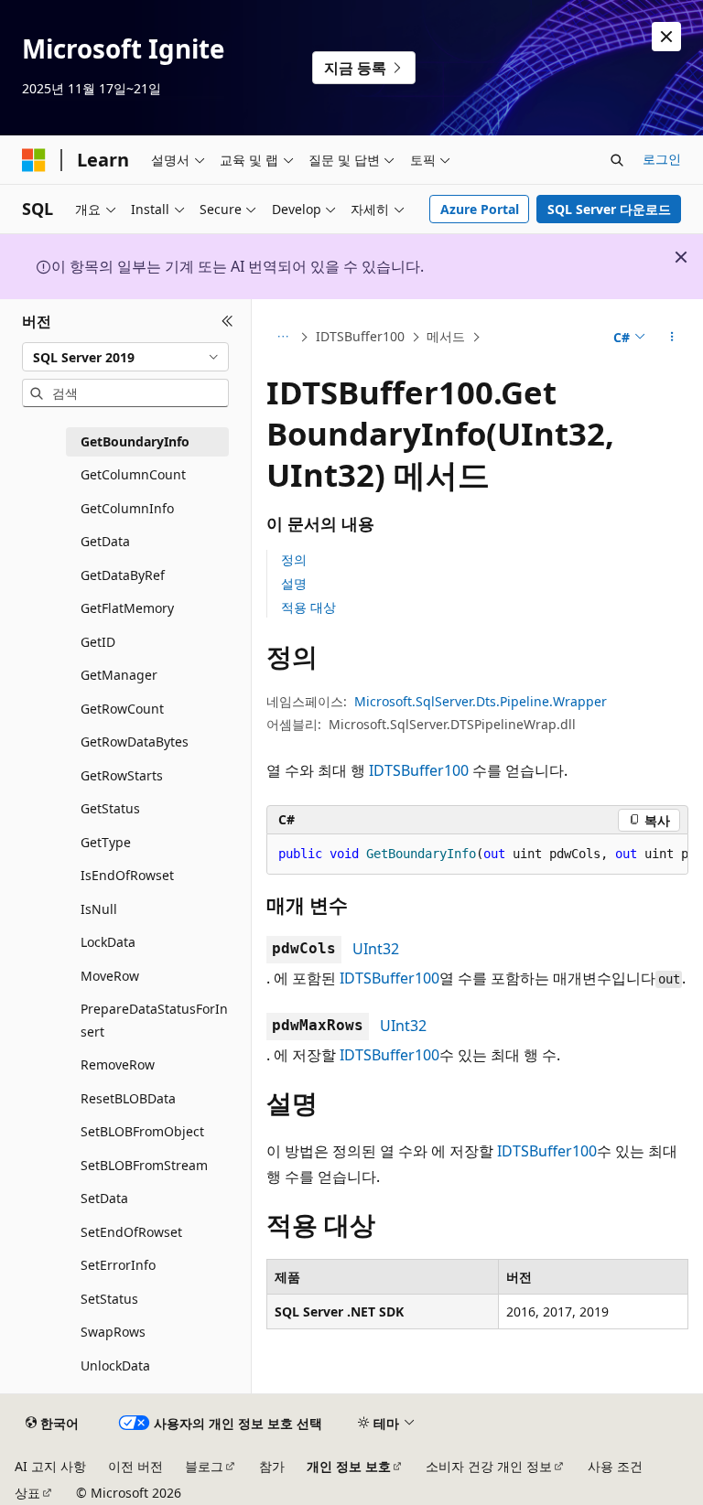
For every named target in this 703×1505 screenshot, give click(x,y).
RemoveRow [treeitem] (118, 1064)
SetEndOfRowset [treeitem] (131, 1232)
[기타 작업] (672, 337)
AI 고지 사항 (50, 1466)
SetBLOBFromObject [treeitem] (142, 1131)
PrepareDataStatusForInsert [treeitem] (154, 1020)
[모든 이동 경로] (282, 337)
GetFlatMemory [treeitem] (127, 608)
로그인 (662, 158)
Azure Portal (479, 209)
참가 (272, 1466)
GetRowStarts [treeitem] (122, 775)
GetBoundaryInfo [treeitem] (135, 441)
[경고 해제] (666, 36)
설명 (294, 583)
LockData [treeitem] (108, 942)
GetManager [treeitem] (119, 674)
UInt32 (375, 949)
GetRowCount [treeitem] (122, 708)
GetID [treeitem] (98, 641)
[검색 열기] (617, 160)
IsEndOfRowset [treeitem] (127, 875)
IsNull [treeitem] (99, 909)
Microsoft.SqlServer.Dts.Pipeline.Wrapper (480, 701)
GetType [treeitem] (106, 842)
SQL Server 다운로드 (609, 209)
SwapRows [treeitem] (113, 1331)
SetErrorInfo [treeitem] (118, 1265)
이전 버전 (135, 1466)
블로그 (204, 1466)
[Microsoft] (34, 160)
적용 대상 (308, 607)
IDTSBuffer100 (360, 336)
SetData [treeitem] (104, 1198)
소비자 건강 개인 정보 (489, 1466)
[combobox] (125, 356)
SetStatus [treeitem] (109, 1298)
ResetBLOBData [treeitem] (128, 1098)
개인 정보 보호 (349, 1466)
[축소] (227, 321)
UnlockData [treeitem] (115, 1365)
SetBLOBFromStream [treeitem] (144, 1165)
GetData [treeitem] (105, 541)
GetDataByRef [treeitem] (123, 575)
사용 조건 (615, 1466)
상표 (27, 1492)
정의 (294, 559)
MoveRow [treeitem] (110, 975)
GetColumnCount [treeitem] (133, 474)
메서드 (446, 336)
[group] (477, 854)
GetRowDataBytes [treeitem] (135, 741)
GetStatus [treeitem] (110, 808)
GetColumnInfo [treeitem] (127, 508)
